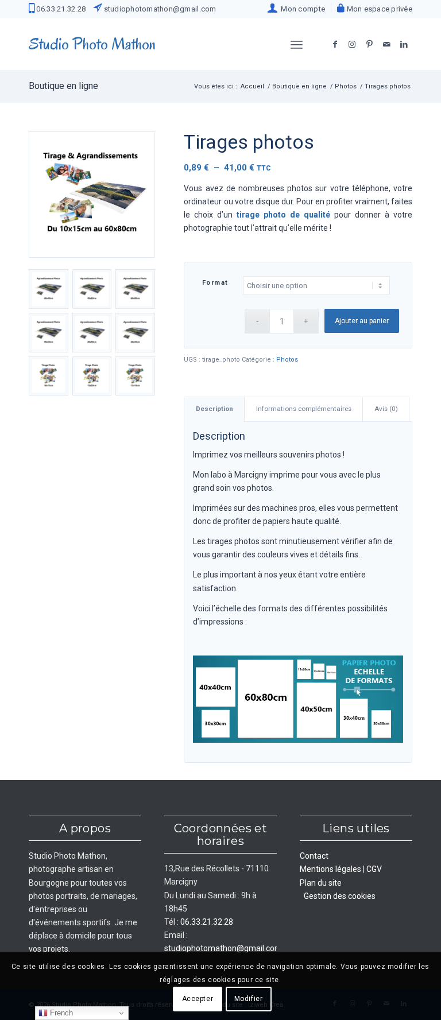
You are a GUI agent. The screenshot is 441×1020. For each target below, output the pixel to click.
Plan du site (321, 882)
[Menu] (297, 44)
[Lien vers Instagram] (352, 44)
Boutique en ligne (63, 85)
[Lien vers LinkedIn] (403, 44)
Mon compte (301, 9)
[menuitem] (296, 8)
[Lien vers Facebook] (334, 44)
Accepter (198, 999)
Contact (314, 855)
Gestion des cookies (340, 896)
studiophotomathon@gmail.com (159, 9)
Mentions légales (330, 869)
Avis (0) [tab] (386, 409)
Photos (287, 359)
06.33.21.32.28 (60, 9)
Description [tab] (214, 409)
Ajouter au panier (362, 321)
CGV (374, 869)
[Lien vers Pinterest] (369, 44)
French (60, 1013)
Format (215, 282)
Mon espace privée (378, 9)
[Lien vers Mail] (386, 44)
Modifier (248, 999)
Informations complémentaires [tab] (303, 409)
